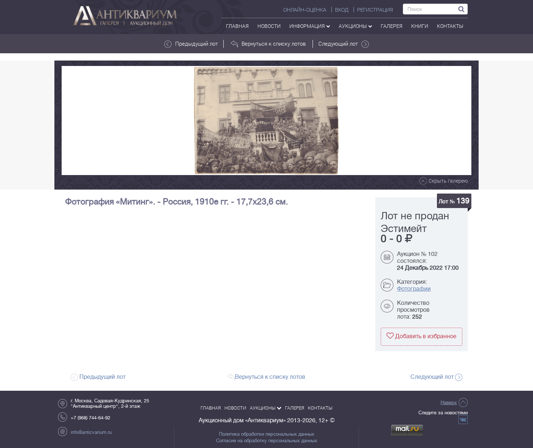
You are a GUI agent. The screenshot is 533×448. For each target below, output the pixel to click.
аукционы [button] (353, 25)
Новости (269, 25)
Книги (419, 25)
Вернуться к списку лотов (273, 43)
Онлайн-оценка (304, 10)
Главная (237, 25)
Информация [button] (307, 25)
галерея (391, 25)
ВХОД (341, 10)
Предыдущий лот (196, 43)
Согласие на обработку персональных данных (266, 441)
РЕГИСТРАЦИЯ (375, 10)
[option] (266, 120)
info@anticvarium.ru (91, 432)
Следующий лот (338, 43)
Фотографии (414, 289)
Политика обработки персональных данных (266, 434)
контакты (450, 25)
